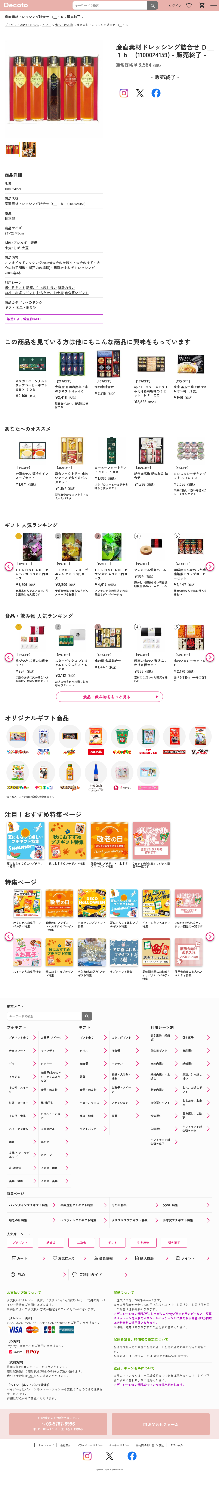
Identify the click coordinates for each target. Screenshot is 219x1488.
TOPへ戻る (177, 1445)
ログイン (175, 5)
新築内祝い (66, 287)
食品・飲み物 (26, 307)
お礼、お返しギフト (20, 292)
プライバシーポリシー (90, 1445)
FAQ (31, 1376)
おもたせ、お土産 (50, 292)
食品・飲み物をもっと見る (107, 696)
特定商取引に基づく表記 (150, 1445)
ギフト (10, 307)
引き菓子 (174, 1242)
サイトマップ (46, 1445)
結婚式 (50, 1242)
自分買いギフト (77, 292)
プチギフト (20, 1242)
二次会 (81, 1242)
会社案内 (65, 1445)
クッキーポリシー (119, 1445)
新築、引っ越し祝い (41, 287)
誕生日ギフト (15, 287)
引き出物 (143, 1242)
